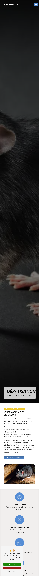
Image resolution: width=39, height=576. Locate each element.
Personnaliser (12, 571)
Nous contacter (15, 457)
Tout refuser (12, 568)
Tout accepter (12, 564)
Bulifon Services (10, 4)
